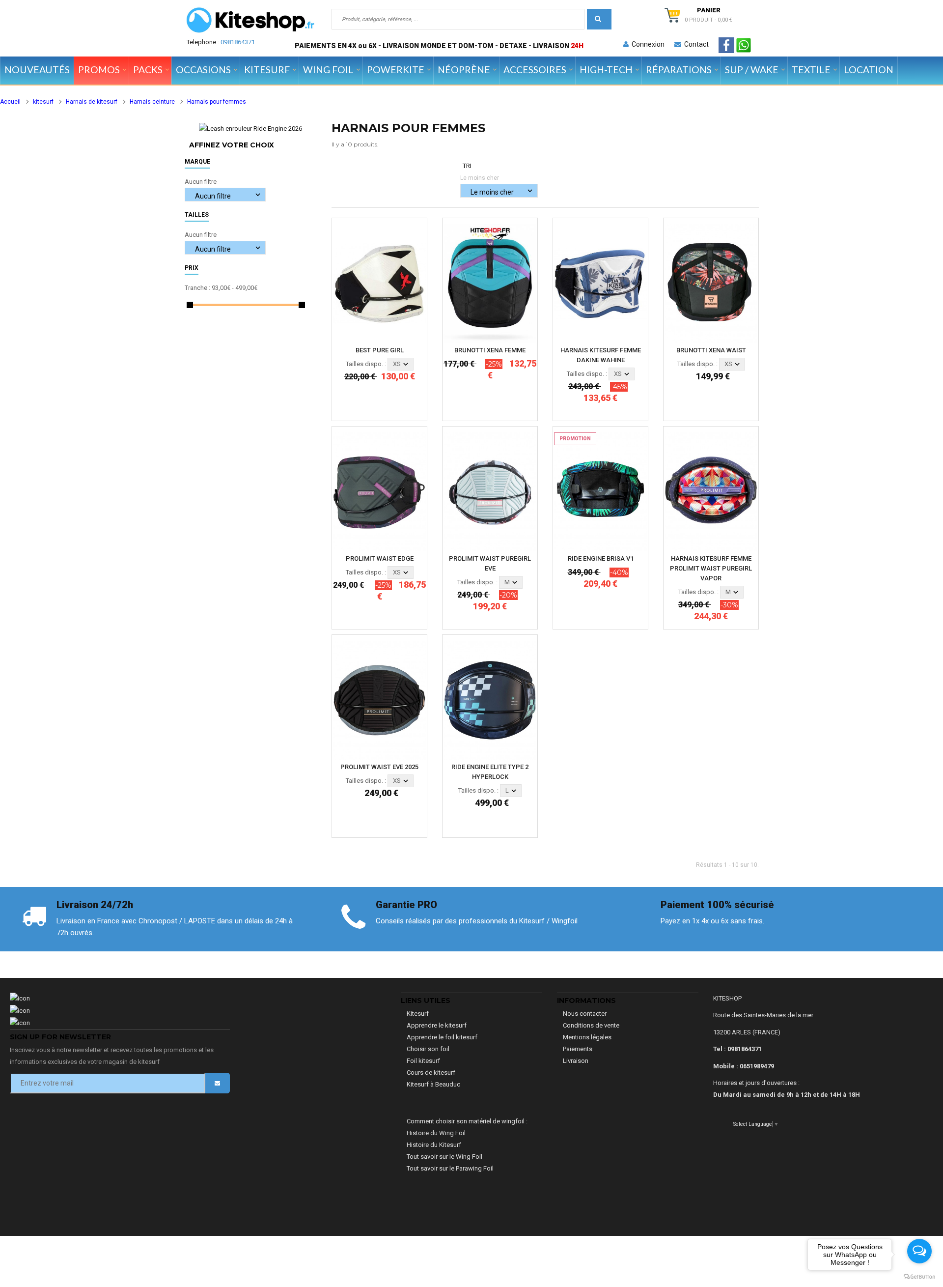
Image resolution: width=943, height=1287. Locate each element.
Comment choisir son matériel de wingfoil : (467, 1121)
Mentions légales (587, 1037)
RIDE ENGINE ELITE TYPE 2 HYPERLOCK (489, 771)
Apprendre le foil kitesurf (442, 1037)
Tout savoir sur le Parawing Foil (450, 1168)
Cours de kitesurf (431, 1072)
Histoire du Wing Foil (436, 1133)
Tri (467, 166)
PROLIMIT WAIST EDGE (380, 558)
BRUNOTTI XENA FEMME (490, 350)
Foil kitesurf (423, 1060)
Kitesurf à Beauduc (433, 1084)
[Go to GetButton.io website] (919, 1277)
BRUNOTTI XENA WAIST (711, 350)
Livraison (575, 1060)
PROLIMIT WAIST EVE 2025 (379, 767)
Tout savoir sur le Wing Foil (444, 1156)
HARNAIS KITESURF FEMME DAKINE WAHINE (600, 355)
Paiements (577, 1049)
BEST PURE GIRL (380, 350)
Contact (695, 44)
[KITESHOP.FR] (250, 20)
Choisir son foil (428, 1049)
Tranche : (197, 287)
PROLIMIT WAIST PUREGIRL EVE (490, 563)
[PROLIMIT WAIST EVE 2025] (379, 699)
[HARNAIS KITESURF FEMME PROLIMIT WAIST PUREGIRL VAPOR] (711, 491)
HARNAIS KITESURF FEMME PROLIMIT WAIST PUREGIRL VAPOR (711, 568)
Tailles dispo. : (366, 364)
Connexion (647, 44)
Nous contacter (585, 1013)
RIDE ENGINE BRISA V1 (601, 558)
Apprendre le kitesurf (437, 1025)
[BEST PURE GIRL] (379, 282)
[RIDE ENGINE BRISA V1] (600, 491)
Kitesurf (418, 1013)
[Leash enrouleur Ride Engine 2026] (250, 128)
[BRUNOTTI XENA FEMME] (490, 282)
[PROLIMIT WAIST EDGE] (379, 491)
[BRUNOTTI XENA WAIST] (711, 282)
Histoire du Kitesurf (434, 1144)
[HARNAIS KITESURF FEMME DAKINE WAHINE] (600, 282)
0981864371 (238, 42)
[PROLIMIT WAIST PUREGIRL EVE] (490, 491)
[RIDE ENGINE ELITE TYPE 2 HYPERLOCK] (490, 699)
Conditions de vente (591, 1025)
